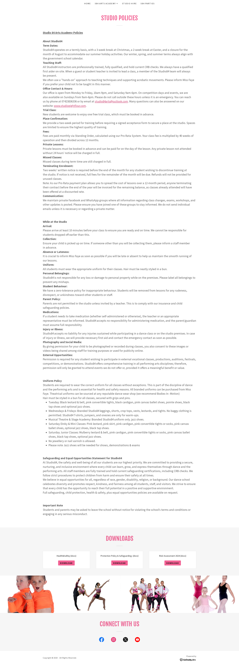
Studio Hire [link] (129, 3)
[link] (102, 640)
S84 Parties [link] (148, 3)
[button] (106, 3)
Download (66, 563)
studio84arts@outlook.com (111, 101)
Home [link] (87, 3)
